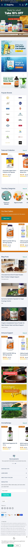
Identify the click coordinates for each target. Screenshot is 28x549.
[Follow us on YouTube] (13, 508)
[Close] (26, 537)
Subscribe (6, 495)
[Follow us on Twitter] (5, 508)
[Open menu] (2, 4)
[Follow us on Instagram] (7, 508)
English (3, 501)
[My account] (22, 5)
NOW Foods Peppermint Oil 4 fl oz (10, 444)
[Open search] (20, 5)
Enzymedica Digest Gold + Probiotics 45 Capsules (9, 171)
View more (6, 218)
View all (25, 150)
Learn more (12, 542)
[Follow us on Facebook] (2, 508)
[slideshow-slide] (14, 22)
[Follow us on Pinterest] (10, 508)
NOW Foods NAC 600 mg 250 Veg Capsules (9, 241)
